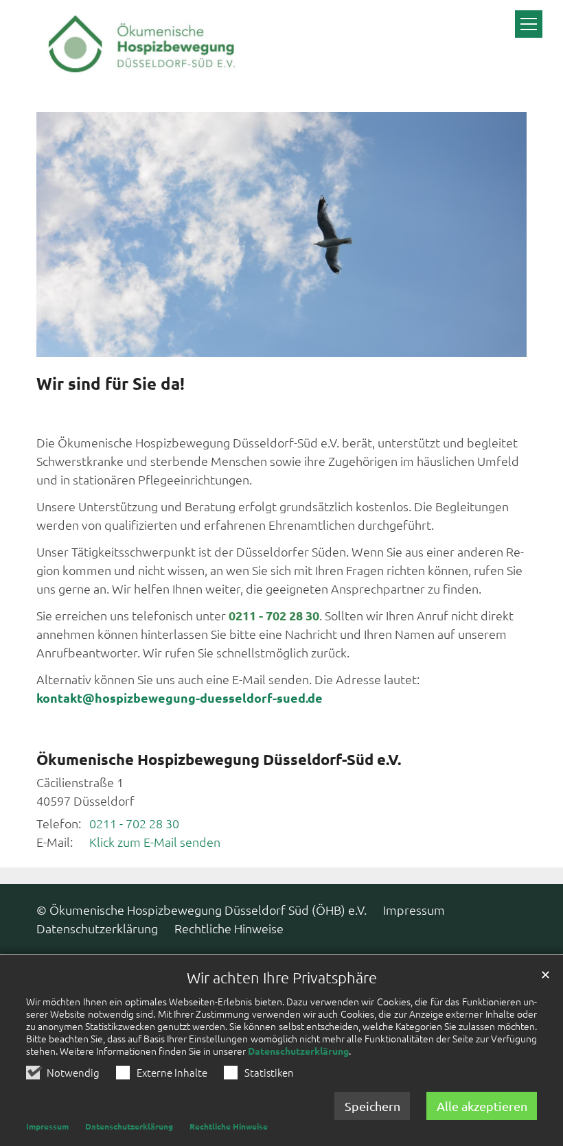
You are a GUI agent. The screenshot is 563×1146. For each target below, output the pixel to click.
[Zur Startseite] (139, 47)
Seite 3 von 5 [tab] (281, 343)
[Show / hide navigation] (528, 24)
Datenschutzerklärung (298, 1050)
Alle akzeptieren (482, 1106)
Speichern (372, 1106)
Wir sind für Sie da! (110, 383)
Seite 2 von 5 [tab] (256, 343)
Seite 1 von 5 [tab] (232, 343)
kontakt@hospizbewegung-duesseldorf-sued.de (180, 697)
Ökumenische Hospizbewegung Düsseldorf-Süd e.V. (218, 759)
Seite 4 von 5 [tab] (306, 343)
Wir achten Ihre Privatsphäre (282, 977)
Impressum (47, 1126)
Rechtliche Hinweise (228, 1126)
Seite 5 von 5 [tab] (331, 343)
